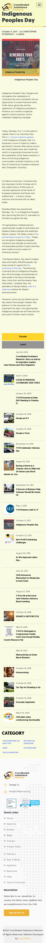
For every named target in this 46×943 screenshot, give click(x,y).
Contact (11, 841)
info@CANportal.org (19, 791)
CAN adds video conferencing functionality (28, 718)
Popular (23, 337)
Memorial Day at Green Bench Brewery (26, 656)
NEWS (21, 34)
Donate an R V (22, 418)
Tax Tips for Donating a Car (28, 688)
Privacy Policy (14, 846)
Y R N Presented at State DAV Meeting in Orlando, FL (27, 401)
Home (10, 818)
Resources (12, 871)
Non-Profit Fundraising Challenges (26, 541)
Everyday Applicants (25, 702)
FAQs (9, 876)
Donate (10, 829)
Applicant (11, 865)
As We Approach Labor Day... (26, 558)
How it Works (13, 859)
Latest (23, 345)
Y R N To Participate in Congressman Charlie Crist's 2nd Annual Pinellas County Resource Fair (22, 635)
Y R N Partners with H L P (27, 510)
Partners (11, 854)
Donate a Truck (23, 433)
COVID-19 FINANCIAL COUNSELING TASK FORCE (28, 381)
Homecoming (22, 673)
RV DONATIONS (30, 748)
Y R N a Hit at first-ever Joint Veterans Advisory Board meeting (27, 599)
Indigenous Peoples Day (27, 525)
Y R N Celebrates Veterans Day (28, 449)
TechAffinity (25, 938)
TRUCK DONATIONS (10, 753)
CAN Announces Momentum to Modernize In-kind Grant (28, 578)
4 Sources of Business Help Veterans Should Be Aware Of (28, 492)
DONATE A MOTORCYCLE (27, 617)
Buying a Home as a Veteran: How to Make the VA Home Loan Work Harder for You (22, 470)
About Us (11, 824)
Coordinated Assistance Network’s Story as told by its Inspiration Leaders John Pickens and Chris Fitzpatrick (22, 361)
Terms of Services (16, 882)
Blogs (9, 835)
